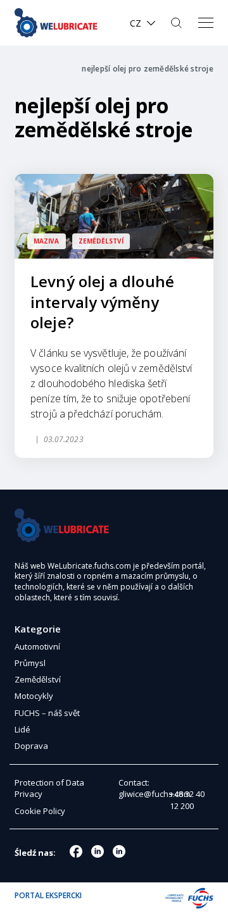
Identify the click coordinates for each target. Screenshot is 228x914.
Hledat (178, 22)
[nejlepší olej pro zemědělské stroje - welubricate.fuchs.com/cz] (60, 22)
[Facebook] (76, 851)
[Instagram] (97, 851)
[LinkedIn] (119, 851)
